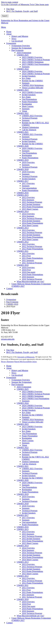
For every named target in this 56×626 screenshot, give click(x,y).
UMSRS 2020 (23, 480)
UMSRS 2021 (23, 466)
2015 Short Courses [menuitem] (30, 209)
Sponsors (25, 401)
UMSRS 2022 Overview (32, 450)
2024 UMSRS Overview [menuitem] (32, 71)
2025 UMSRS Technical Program (36, 394)
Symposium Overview (20, 380)
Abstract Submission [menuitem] (30, 127)
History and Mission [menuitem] (19, 36)
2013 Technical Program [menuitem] (32, 232)
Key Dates (26, 412)
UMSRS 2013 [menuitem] (23, 228)
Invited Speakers (29, 410)
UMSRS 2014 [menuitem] (23, 211)
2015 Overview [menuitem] (28, 197)
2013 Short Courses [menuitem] (30, 239)
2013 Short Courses (30, 574)
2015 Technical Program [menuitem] (32, 202)
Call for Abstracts (29, 464)
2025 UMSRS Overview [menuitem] (32, 57)
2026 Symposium (24, 387)
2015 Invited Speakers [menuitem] (31, 204)
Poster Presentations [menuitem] (30, 158)
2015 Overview (28, 532)
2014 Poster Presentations (32, 557)
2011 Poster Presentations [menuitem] (32, 258)
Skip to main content (9, 2)
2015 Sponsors (28, 534)
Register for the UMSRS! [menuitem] (32, 81)
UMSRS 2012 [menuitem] (23, 242)
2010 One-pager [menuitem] (28, 272)
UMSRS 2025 (23, 389)
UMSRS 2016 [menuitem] (23, 193)
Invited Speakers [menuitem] (29, 76)
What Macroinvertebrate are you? (30, 616)
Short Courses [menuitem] (27, 106)
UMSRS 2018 (23, 503)
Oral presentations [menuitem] (29, 188)
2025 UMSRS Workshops (32, 396)
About (8, 368)
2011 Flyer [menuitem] (26, 256)
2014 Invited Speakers (31, 555)
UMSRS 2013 (23, 562)
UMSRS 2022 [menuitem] (23, 113)
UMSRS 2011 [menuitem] (22, 251)
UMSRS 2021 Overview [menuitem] (32, 134)
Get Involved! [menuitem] (17, 41)
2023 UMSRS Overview (32, 426)
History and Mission (19, 370)
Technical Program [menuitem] (29, 118)
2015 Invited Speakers (31, 539)
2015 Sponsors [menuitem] (28, 200)
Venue (24, 445)
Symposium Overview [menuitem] (20, 46)
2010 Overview (28, 602)
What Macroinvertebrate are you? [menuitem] (30, 281)
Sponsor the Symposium (21, 382)
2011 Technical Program (32, 597)
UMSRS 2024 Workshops (32, 419)
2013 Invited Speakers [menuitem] (31, 235)
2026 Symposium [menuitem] (24, 53)
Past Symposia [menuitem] (17, 50)
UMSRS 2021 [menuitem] (23, 132)
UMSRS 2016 (23, 527)
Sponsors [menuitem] (25, 67)
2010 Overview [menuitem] (28, 267)
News (13, 373)
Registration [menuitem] (27, 104)
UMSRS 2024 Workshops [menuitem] (32, 85)
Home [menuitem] (8, 31)
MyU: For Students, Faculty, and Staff (22, 11)
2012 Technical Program (32, 581)
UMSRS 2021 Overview (32, 468)
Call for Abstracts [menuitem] (29, 130)
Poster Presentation (30, 436)
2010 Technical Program (32, 613)
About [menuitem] (8, 34)
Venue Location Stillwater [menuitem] (32, 88)
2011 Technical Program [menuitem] (32, 263)
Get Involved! (17, 375)
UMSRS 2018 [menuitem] (23, 169)
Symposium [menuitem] (11, 43)
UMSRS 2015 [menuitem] (23, 195)
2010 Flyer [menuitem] (26, 270)
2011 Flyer (26, 590)
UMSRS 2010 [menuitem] (23, 265)
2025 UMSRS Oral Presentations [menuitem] (35, 64)
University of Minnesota (26, 357)
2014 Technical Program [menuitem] (32, 218)
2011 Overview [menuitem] (28, 253)
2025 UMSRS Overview (32, 391)
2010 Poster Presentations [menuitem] (32, 274)
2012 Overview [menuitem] (28, 244)
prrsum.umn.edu (7, 339)
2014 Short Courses (30, 560)
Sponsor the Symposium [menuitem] (21, 48)
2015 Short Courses (30, 543)
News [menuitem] (13, 38)
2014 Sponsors (28, 550)
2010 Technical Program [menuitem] (32, 279)
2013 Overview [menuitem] (28, 230)
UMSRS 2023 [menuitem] (23, 90)
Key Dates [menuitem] (26, 78)
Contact (9, 623)
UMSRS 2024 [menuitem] (23, 69)
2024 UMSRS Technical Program (36, 408)
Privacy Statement (7, 361)
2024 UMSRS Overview (32, 405)
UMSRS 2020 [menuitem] (23, 146)
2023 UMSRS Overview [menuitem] (32, 92)
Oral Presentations (29, 433)
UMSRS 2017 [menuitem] (23, 181)
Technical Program (29, 452)
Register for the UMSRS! (32, 415)
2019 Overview (28, 496)
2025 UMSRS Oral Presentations (35, 398)
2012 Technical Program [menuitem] (32, 246)
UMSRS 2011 (22, 585)
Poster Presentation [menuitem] (30, 102)
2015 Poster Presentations (32, 541)
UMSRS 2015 (23, 529)
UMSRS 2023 (23, 424)
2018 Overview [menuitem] (28, 172)
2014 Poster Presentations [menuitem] (32, 223)
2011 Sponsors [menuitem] (28, 260)
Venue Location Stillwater (32, 422)
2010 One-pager (28, 606)
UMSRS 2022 (23, 447)
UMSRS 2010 (12, 304)
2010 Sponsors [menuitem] (28, 277)
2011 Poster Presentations (32, 592)
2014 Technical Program (32, 553)
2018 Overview (28, 506)
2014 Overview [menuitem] (28, 214)
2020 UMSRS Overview (32, 482)
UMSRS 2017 (23, 515)
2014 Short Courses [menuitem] (30, 225)
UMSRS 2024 (23, 403)
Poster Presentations (30, 492)
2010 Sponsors (28, 611)
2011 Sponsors (28, 595)
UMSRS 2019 (23, 494)
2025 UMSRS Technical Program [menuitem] (36, 60)
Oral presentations (29, 522)
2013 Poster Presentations (32, 571)
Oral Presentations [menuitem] (29, 99)
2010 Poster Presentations (32, 609)
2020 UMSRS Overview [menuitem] (32, 148)
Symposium (11, 299)
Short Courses (27, 440)
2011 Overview (28, 588)
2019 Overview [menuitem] (28, 162)
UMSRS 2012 (23, 576)
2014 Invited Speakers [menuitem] (31, 221)
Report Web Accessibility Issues (25, 361)
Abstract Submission (30, 461)
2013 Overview (28, 564)
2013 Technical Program (32, 567)
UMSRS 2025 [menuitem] (23, 55)
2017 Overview (28, 517)
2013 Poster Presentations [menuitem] (32, 237)
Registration (27, 438)
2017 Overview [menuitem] (28, 183)
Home (8, 366)
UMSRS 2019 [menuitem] (23, 160)
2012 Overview (28, 578)
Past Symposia (12, 302)
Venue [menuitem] (24, 111)
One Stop (10, 9)
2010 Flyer (26, 604)
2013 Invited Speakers (31, 569)
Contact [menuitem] (9, 288)
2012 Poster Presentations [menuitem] (32, 249)
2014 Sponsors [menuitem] (28, 216)
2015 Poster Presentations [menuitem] (32, 207)
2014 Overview (28, 548)
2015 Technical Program (32, 536)
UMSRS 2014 (23, 546)
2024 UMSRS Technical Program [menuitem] (36, 74)
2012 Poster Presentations (32, 583)
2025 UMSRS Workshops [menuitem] (32, 62)
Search (4, 16)
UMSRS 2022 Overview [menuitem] (32, 116)
